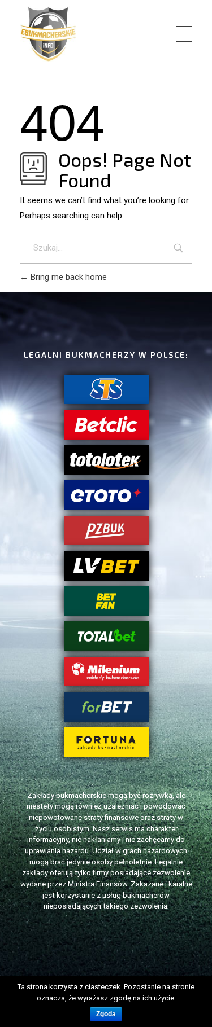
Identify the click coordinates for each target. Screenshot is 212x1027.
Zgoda (106, 1014)
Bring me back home (67, 277)
